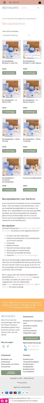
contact (9, 284)
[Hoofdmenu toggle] (4, 2)
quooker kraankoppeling (23, 277)
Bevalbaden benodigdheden (16, 19)
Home (4, 19)
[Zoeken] (38, 8)
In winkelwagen (30, 73)
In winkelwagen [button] (9, 73)
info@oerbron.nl (29, 284)
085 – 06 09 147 (33, 346)
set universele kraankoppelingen (26, 255)
